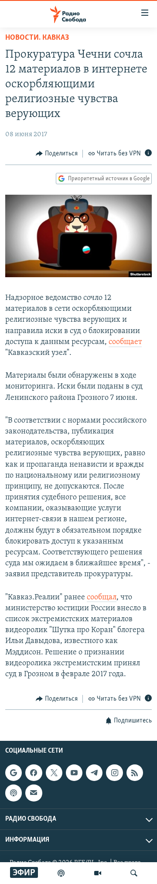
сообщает (125, 342)
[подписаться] (33, 792)
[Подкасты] (13, 792)
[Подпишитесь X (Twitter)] (54, 772)
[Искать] (134, 873)
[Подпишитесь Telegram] (94, 772)
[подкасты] (61, 873)
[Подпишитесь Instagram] (114, 772)
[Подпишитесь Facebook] (33, 772)
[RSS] (134, 772)
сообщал (101, 598)
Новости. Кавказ (37, 38)
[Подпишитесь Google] (13, 772)
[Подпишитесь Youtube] (74, 772)
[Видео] (98, 873)
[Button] (57, 153)
